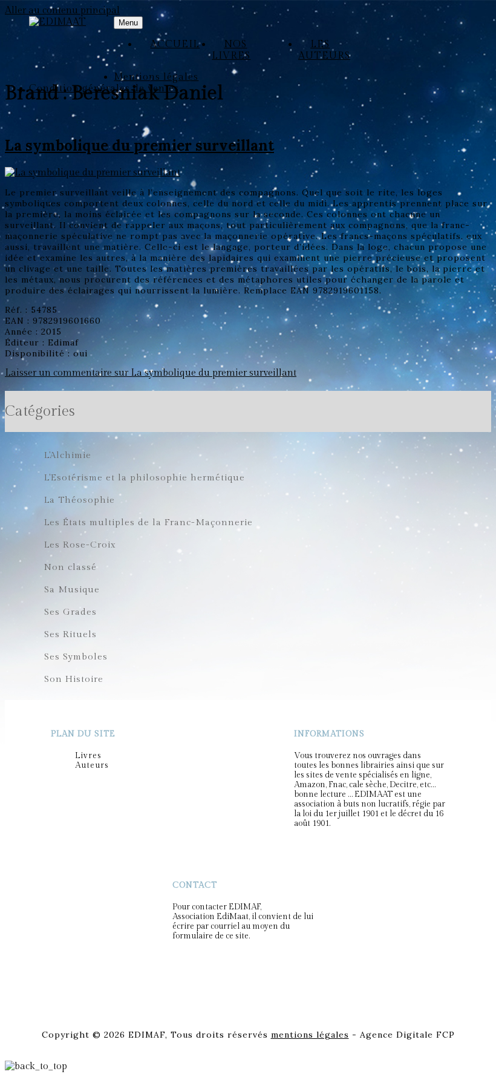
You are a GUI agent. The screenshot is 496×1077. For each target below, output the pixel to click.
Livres (88, 756)
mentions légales (310, 1034)
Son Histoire (73, 679)
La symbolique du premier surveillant (139, 145)
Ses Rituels (70, 634)
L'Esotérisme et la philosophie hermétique (144, 478)
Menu (128, 22)
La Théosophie (79, 500)
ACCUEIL (175, 44)
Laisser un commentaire (150, 373)
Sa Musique (72, 589)
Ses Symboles (76, 657)
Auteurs (92, 765)
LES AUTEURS (324, 50)
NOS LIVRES (231, 50)
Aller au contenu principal (62, 10)
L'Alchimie (67, 455)
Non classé (70, 567)
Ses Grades (70, 612)
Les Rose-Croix (80, 545)
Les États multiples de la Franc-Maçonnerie (148, 522)
